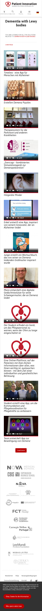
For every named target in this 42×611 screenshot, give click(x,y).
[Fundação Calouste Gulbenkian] (21, 520)
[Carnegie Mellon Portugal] (21, 528)
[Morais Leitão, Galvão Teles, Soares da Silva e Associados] (21, 554)
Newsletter (9, 576)
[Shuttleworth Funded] (21, 537)
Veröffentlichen (4, 14)
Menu (29, 14)
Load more (21, 450)
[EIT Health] (21, 502)
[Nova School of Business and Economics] (21, 484)
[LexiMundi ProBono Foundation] (21, 545)
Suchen (12, 14)
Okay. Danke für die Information (17, 596)
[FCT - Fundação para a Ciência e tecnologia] (21, 511)
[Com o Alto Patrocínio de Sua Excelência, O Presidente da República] (21, 493)
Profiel (21, 14)
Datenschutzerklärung (11, 580)
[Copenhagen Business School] (21, 475)
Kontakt (24, 580)
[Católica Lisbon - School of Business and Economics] (21, 562)
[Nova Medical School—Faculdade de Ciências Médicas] (21, 468)
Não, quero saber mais (14, 606)
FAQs (17, 576)
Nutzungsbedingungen (29, 576)
